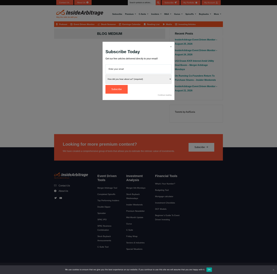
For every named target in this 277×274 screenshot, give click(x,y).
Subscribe (116, 89)
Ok (209, 269)
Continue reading (165, 95)
